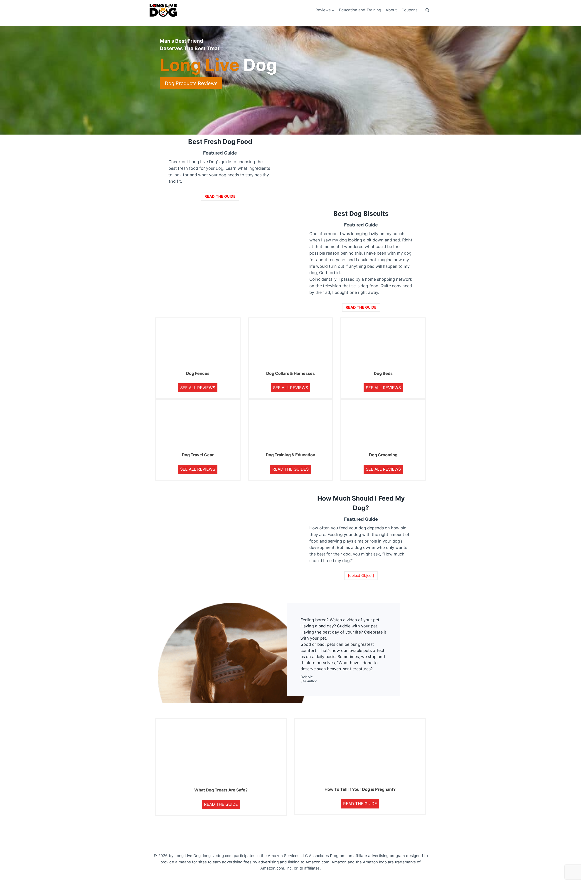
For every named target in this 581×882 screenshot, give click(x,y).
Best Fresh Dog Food (220, 141)
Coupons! (410, 10)
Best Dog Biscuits (361, 213)
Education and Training (360, 10)
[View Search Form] (427, 10)
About (391, 10)
